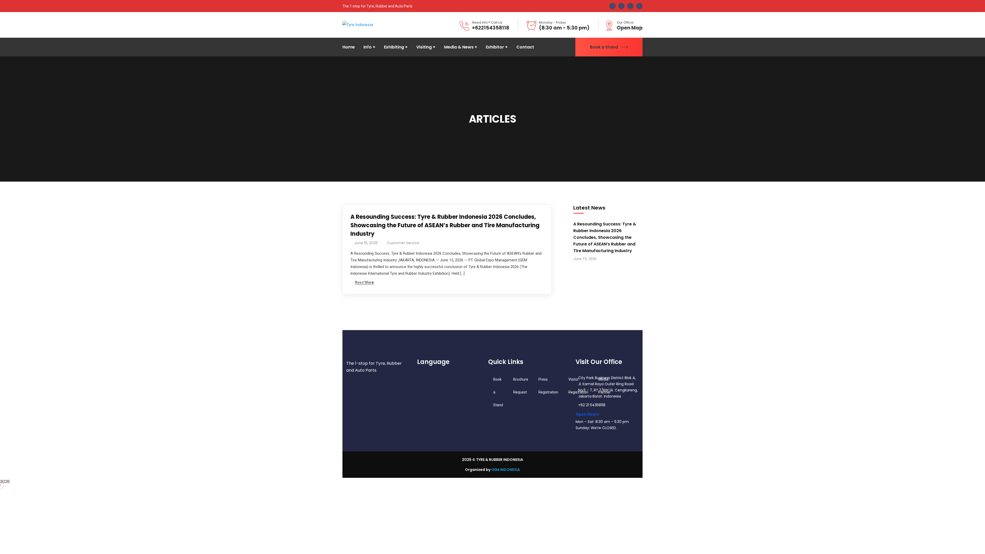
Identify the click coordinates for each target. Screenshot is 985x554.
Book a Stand (604, 47)
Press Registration (548, 385)
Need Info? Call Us (487, 22)
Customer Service (403, 242)
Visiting (424, 47)
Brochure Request (520, 385)
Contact (525, 47)
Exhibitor (495, 47)
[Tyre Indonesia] (357, 24)
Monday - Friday (552, 22)
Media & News (459, 47)
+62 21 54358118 (591, 405)
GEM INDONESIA (505, 469)
